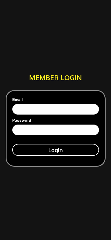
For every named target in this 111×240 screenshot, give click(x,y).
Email (17, 99)
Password (21, 120)
